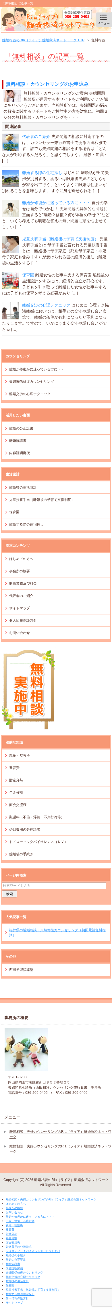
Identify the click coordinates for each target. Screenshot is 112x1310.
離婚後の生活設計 (23, 487)
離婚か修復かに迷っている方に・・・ (56, 202)
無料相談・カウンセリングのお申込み (47, 84)
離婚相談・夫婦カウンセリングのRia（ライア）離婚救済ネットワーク (51, 1199)
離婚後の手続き (21, 854)
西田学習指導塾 (21, 970)
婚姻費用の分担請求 (24, 829)
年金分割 (16, 792)
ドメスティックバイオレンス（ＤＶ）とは (33, 1251)
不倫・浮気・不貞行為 (20, 1221)
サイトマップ (19, 608)
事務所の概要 (19, 571)
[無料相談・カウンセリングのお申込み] (12, 98)
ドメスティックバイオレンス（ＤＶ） (38, 842)
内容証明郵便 (19, 453)
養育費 (14, 768)
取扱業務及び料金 (23, 583)
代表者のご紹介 (36, 136)
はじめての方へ (21, 559)
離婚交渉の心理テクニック (46, 305)
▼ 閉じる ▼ (10, 1194)
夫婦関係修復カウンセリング (31, 382)
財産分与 (16, 780)
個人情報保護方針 (23, 620)
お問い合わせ (19, 633)
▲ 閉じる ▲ (10, 1307)
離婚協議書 (17, 441)
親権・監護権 (19, 755)
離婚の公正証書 (21, 428)
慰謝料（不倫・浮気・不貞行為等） (36, 817)
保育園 (28, 275)
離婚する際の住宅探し (42, 172)
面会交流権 (17, 805)
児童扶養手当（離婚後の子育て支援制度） (60, 239)
